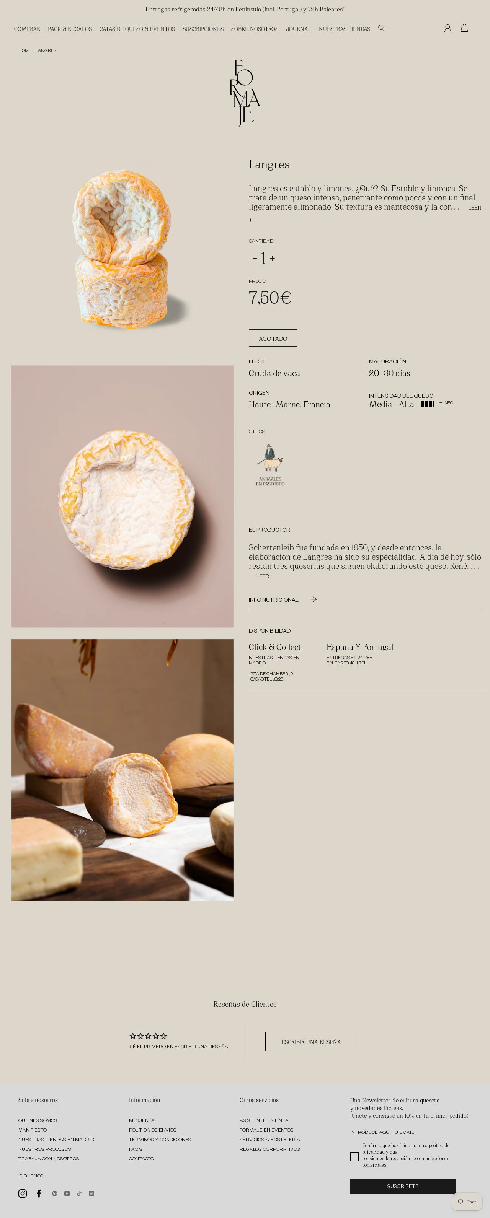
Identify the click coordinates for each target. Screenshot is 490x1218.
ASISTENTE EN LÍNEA (264, 1121)
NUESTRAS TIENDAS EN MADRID (56, 1140)
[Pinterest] (54, 1193)
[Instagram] (22, 1193)
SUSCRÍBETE (402, 1187)
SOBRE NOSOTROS (254, 28)
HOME (24, 51)
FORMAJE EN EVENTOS (267, 1130)
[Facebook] (39, 1193)
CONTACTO (141, 1159)
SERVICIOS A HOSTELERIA (270, 1140)
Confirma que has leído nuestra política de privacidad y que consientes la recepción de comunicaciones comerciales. (406, 1155)
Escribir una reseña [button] (311, 1041)
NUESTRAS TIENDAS (344, 28)
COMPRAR (27, 28)
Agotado (273, 338)
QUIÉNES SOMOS (37, 1121)
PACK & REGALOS (70, 28)
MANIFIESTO (32, 1130)
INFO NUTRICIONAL (274, 601)
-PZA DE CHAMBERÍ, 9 (271, 674)
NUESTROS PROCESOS (44, 1150)
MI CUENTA (142, 1121)
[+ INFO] (440, 397)
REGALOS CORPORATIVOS (270, 1150)
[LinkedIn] (91, 1193)
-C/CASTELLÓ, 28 (266, 679)
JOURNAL (298, 28)
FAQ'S (135, 1150)
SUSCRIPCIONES (203, 28)
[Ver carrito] (466, 28)
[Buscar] (381, 27)
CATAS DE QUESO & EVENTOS (137, 28)
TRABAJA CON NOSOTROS (48, 1159)
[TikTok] (79, 1193)
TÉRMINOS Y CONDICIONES (160, 1140)
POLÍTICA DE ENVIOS (152, 1130)
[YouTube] (67, 1193)
